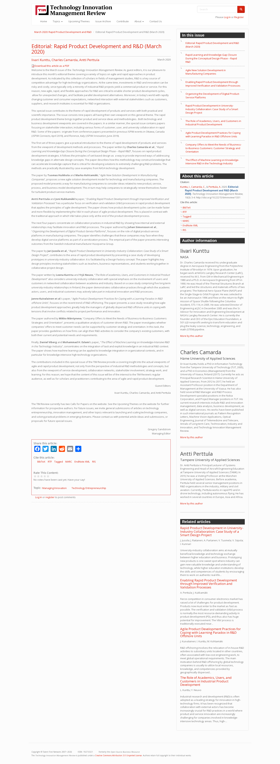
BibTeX (41, 461)
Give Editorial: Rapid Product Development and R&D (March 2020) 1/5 (35, 476)
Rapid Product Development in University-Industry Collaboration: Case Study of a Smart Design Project (212, 109)
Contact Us (156, 21)
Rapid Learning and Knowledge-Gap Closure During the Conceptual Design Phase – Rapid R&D (211, 58)
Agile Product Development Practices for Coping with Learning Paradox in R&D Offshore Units (213, 134)
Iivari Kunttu (40, 60)
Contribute (123, 21)
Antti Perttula (89, 60)
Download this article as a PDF (51, 66)
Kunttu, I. (185, 186)
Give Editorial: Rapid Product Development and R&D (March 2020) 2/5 (38, 476)
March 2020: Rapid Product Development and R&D (63, 32)
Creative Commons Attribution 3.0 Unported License (118, 755)
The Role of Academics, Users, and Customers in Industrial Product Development (213, 122)
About (138, 21)
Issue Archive (103, 21)
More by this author (191, 336)
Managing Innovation (54, 488)
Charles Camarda (65, 60)
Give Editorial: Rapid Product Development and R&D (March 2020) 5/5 (48, 476)
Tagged (58, 461)
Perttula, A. (215, 186)
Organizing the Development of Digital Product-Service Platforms (213, 95)
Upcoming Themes (79, 21)
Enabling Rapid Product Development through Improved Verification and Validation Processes (213, 83)
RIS (94, 461)
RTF (50, 461)
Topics (57, 21)
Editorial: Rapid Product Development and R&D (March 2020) (96, 49)
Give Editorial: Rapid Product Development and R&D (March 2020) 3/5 (41, 476)
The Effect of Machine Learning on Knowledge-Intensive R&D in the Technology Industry (212, 161)
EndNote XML (82, 461)
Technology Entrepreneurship (89, 488)
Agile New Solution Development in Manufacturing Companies (206, 72)
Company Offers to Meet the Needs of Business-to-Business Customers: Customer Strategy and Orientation (214, 148)
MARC (68, 461)
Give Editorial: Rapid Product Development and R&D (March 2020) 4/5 (44, 476)
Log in (227, 17)
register (50, 497)
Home (43, 21)
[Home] (75, 10)
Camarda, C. (198, 186)
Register (239, 17)
